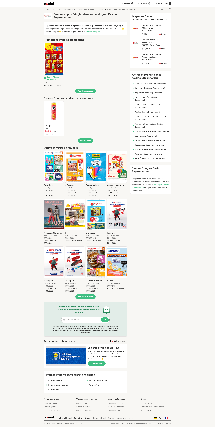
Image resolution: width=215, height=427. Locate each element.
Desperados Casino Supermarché (149, 145)
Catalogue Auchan (115, 403)
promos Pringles (92, 31)
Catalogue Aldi (114, 410)
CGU (151, 424)
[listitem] (54, 65)
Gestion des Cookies (163, 424)
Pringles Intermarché (98, 380)
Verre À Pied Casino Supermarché (150, 158)
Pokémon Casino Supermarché (148, 154)
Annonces (164, 9)
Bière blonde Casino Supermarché (150, 88)
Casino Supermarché (86, 9)
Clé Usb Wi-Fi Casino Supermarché (150, 83)
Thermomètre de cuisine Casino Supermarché (149, 125)
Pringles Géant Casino (58, 385)
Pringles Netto (54, 389)
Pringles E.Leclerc (56, 380)
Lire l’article (97, 363)
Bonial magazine (50, 407)
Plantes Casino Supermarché (147, 112)
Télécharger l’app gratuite (54, 410)
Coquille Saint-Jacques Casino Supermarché (148, 106)
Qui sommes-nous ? (51, 403)
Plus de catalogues (85, 91)
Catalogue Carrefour (84, 410)
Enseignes (56, 9)
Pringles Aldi (94, 385)
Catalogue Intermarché (117, 407)
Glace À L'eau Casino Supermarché (150, 149)
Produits (101, 9)
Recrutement (146, 410)
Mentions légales (118, 424)
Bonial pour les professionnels (152, 407)
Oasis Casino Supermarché (146, 136)
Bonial (46, 9)
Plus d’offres (85, 141)
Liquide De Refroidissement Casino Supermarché (150, 118)
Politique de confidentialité (137, 424)
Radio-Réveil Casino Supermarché (150, 140)
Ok (105, 320)
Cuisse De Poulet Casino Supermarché (152, 131)
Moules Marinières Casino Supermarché (146, 98)
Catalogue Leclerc (83, 407)
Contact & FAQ (147, 403)
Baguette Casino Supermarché (148, 92)
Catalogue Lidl (81, 403)
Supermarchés (69, 9)
